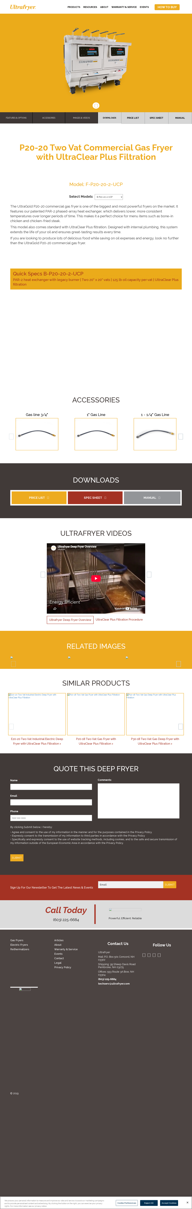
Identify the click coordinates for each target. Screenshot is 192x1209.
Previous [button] (44, 579)
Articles (59, 940)
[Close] (187, 1202)
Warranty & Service (124, 7)
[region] (96, 1202)
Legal (57, 962)
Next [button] (147, 579)
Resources (90, 7)
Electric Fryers (19, 944)
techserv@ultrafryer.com (114, 983)
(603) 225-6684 (66, 920)
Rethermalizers (19, 949)
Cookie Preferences (126, 1203)
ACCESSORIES (48, 118)
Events (144, 7)
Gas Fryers (16, 940)
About (104, 7)
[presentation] (13, 664)
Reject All (148, 1203)
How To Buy (167, 7)
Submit (17, 857)
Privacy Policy (143, 832)
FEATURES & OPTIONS (16, 118)
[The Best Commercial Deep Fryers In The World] (23, 7)
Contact (59, 958)
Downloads (109, 118)
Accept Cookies (169, 1203)
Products (74, 7)
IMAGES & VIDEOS (81, 118)
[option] (96, 579)
